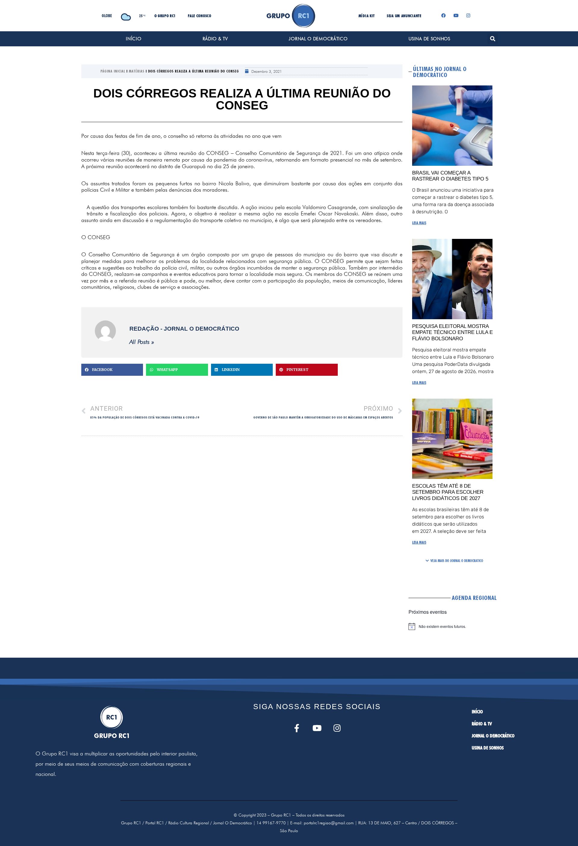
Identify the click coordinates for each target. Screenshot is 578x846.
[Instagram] (468, 15)
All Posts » (141, 342)
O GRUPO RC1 (165, 15)
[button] (492, 38)
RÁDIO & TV (215, 39)
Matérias (136, 71)
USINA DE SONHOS (429, 39)
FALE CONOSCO (199, 15)
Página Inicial (113, 71)
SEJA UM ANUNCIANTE (404, 15)
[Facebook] (443, 15)
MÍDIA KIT (367, 15)
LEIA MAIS (419, 222)
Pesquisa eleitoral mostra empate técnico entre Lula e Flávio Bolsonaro (452, 332)
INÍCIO (133, 39)
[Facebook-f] (297, 728)
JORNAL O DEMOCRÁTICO (318, 39)
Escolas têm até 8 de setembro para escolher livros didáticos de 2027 (447, 492)
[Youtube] (456, 15)
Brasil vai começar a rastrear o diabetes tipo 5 (450, 176)
